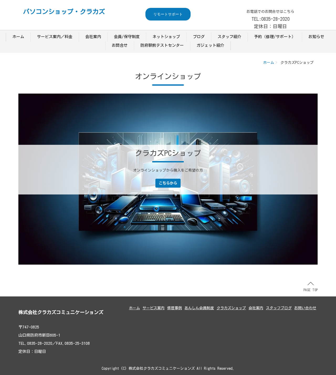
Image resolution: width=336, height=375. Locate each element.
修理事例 (174, 308)
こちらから (168, 183)
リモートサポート (168, 14)
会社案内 (93, 37)
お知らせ (316, 37)
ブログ (199, 37)
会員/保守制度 (127, 37)
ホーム (18, 37)
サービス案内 (154, 308)
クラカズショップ (231, 308)
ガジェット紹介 (210, 45)
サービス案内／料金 (54, 37)
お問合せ (120, 45)
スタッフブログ (279, 308)
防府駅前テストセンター (162, 45)
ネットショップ (166, 37)
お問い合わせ (305, 308)
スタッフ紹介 (229, 37)
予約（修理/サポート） (275, 37)
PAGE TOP (310, 290)
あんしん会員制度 (199, 308)
